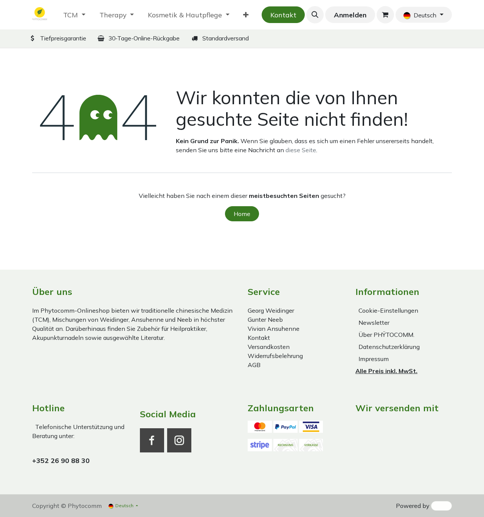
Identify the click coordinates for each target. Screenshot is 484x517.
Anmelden (350, 15)
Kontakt (283, 15)
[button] (315, 14)
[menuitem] (74, 15)
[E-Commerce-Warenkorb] (385, 14)
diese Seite (300, 150)
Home (242, 214)
